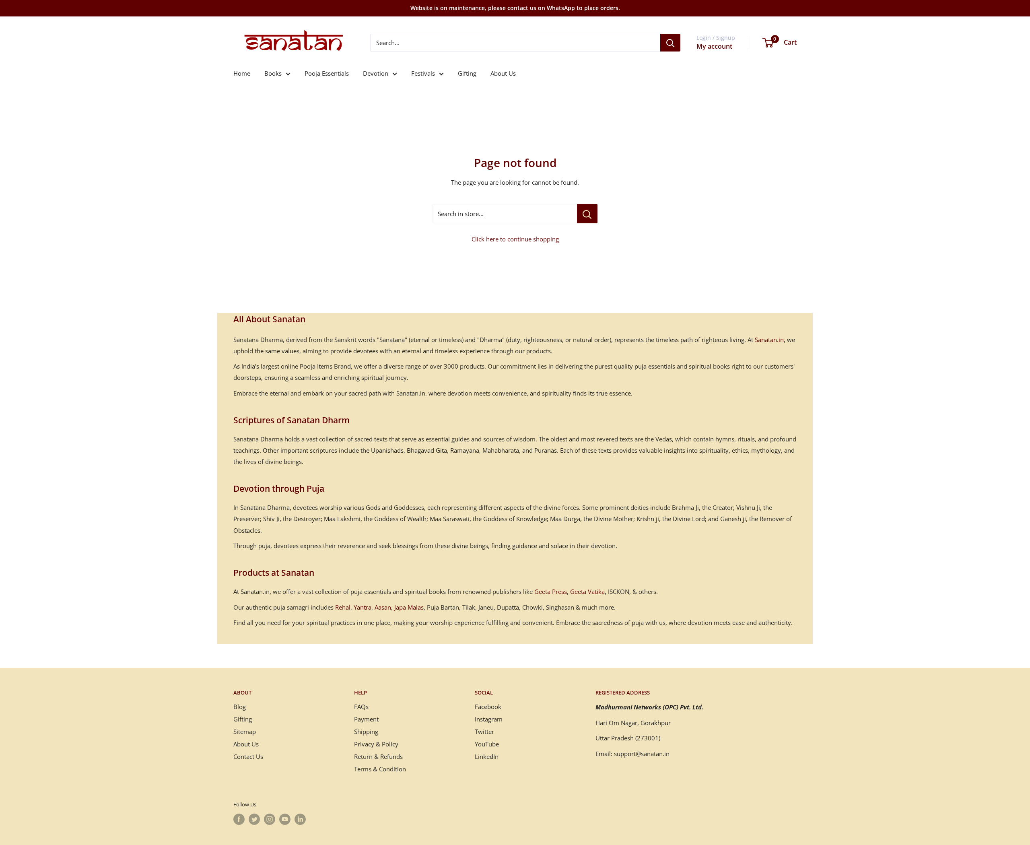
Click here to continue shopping (515, 239)
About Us (503, 73)
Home (241, 73)
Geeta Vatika (587, 591)
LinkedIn (487, 756)
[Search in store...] (587, 213)
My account (714, 46)
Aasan (383, 607)
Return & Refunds (378, 756)
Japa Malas (409, 607)
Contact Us (248, 756)
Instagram (489, 719)
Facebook (488, 707)
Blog (239, 707)
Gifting (467, 73)
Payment (366, 719)
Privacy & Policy (376, 744)
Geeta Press (550, 591)
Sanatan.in (769, 340)
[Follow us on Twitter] (254, 819)
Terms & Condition (380, 769)
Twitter (484, 732)
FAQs (361, 707)
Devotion (375, 73)
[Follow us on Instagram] (269, 819)
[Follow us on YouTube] (284, 819)
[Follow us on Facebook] (239, 819)
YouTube (487, 744)
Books (273, 73)
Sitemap (244, 732)
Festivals (423, 73)
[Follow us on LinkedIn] (300, 819)
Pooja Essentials (327, 73)
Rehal (342, 607)
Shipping (366, 732)
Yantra (362, 607)
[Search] (670, 43)
